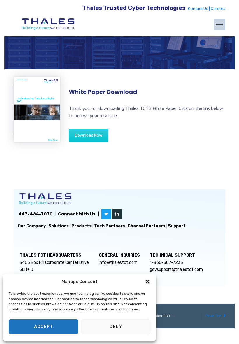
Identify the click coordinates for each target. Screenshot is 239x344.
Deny (116, 326)
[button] (147, 282)
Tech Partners (109, 226)
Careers (218, 8)
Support (177, 226)
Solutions (58, 226)
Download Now (88, 135)
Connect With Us (77, 214)
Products (81, 226)
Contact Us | (199, 8)
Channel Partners (146, 226)
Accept (43, 326)
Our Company (32, 226)
